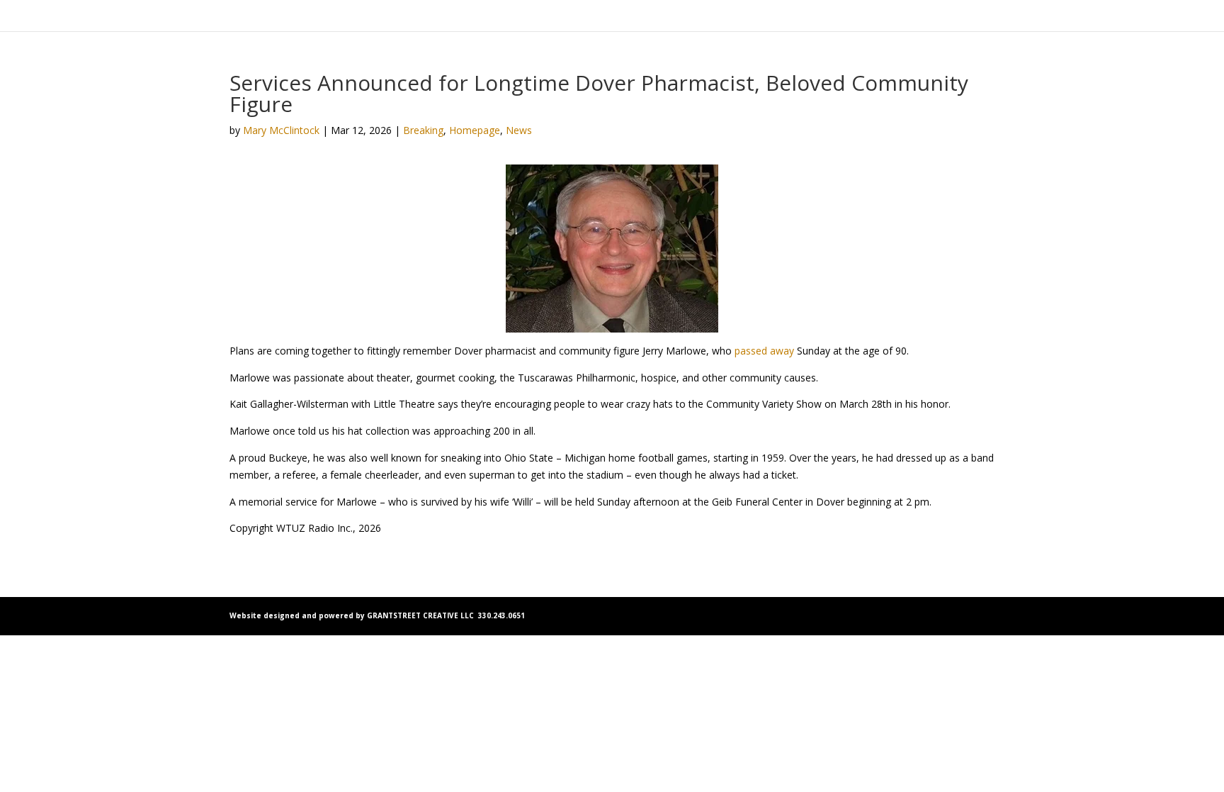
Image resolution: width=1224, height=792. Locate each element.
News (519, 130)
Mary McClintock (281, 130)
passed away (764, 350)
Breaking (423, 130)
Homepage (474, 130)
